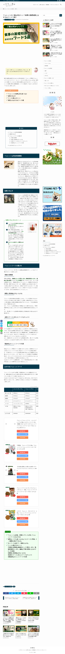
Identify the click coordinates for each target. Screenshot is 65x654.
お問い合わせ (28, 650)
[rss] (61, 0)
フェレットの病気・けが (49, 78)
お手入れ (46, 75)
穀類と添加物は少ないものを (17, 139)
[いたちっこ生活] (9, 4)
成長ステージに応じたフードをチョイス (19, 141)
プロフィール (22, 650)
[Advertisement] (21, 54)
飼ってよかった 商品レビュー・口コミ (52, 85)
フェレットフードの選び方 (16, 136)
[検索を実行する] (60, 15)
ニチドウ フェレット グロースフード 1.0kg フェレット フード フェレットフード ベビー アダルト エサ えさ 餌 (27, 513)
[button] (61, 4)
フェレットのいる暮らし (49, 83)
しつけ (46, 73)
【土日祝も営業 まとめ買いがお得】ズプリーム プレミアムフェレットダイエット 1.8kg (26, 468)
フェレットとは (47, 63)
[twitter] (58, 0)
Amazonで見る (22, 437)
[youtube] (59, 0)
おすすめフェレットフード (16, 145)
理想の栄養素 (14, 137)
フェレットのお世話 (8, 19)
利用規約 (34, 650)
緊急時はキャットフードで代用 (17, 142)
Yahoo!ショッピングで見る (22, 434)
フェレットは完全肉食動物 (16, 132)
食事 (13, 19)
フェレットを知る (47, 60)
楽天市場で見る (22, 431)
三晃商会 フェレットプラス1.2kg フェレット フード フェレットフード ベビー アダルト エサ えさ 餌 (27, 447)
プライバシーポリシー (41, 650)
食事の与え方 (13, 134)
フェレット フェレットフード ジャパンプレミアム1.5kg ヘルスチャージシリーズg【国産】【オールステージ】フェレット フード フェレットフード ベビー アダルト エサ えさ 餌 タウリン (26, 424)
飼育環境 (46, 65)
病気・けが (47, 80)
